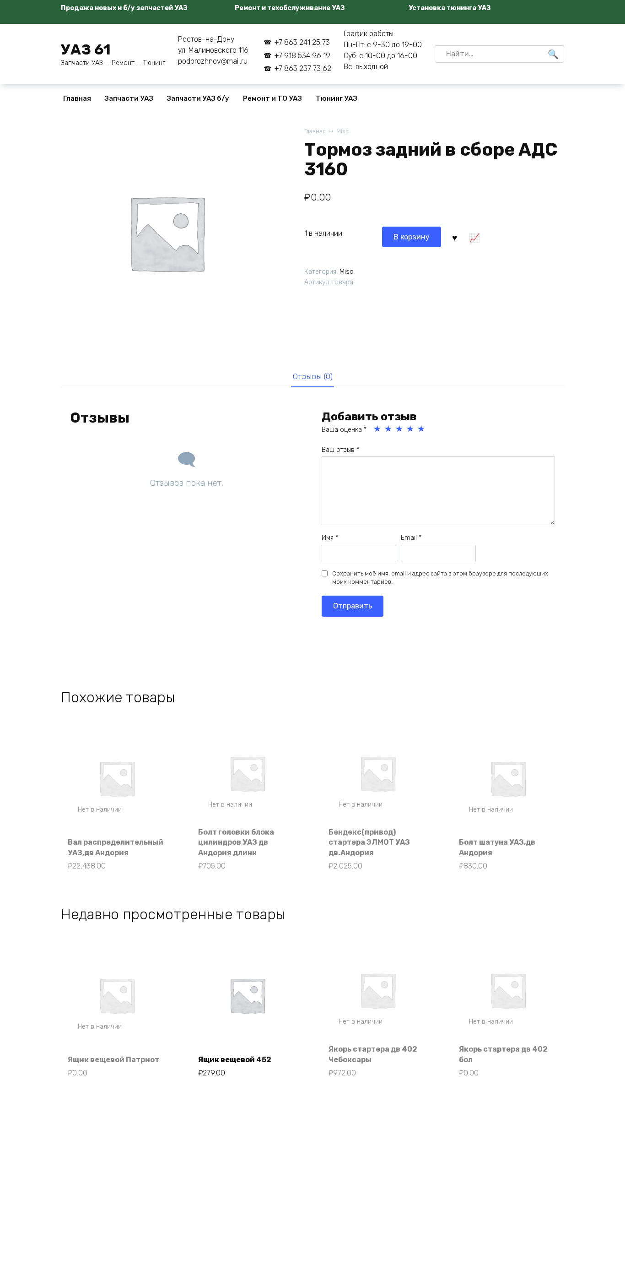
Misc (342, 131)
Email (411, 538)
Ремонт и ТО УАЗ (272, 98)
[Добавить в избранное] (454, 236)
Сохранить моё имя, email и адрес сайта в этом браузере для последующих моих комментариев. (440, 577)
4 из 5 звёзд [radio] (410, 429)
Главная (77, 98)
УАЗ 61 (86, 49)
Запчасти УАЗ (129, 98)
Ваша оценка (344, 430)
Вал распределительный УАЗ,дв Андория (115, 847)
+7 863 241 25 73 (301, 42)
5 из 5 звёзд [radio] (421, 429)
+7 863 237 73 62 (302, 68)
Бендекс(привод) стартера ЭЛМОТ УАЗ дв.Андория (369, 842)
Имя (330, 538)
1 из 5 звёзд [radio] (378, 429)
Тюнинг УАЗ (336, 98)
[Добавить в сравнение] (474, 236)
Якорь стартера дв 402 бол (503, 1054)
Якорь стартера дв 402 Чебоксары (373, 1054)
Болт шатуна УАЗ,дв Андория (497, 847)
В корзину (411, 237)
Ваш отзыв (340, 450)
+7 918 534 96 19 (302, 55)
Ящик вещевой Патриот (113, 1059)
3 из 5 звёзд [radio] (399, 429)
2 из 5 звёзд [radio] (388, 429)
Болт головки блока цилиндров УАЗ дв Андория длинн (236, 842)
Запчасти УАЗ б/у (198, 98)
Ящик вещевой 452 (234, 1059)
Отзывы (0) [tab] (313, 376)
